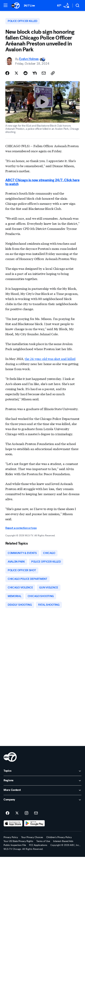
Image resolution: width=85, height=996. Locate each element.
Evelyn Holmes (29, 59)
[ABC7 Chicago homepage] (15, 5)
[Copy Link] (52, 73)
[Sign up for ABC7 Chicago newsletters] (36, 813)
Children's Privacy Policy (59, 837)
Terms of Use (43, 841)
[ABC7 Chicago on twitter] (17, 813)
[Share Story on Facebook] (7, 73)
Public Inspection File (15, 845)
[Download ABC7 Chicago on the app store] (13, 823)
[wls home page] (10, 757)
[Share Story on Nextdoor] (34, 73)
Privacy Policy (11, 837)
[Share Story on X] (16, 73)
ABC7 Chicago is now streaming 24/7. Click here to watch (42, 182)
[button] (5, 5)
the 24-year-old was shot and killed (50, 358)
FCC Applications (38, 845)
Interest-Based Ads (63, 841)
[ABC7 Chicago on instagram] (26, 813)
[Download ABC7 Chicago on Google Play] (34, 823)
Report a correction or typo (21, 528)
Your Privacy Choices (32, 837)
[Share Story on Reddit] (25, 73)
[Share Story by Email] (43, 73)
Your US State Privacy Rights (18, 841)
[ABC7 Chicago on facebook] (7, 813)
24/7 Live (29, 5)
